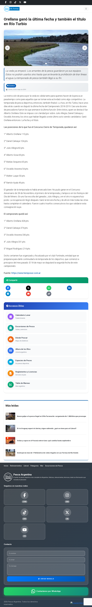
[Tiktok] (15, 2)
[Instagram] (10, 2)
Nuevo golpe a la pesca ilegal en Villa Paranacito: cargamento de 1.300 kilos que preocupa (51, 416)
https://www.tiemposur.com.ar (26, 273)
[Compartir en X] (28, 288)
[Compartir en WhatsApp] (48, 288)
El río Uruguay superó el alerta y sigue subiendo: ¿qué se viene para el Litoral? (46, 428)
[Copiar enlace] (48, 293)
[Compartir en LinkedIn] (69, 288)
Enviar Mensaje (47, 579)
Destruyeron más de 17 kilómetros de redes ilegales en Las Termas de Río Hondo (47, 453)
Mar (41, 466)
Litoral (26, 466)
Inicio (6, 466)
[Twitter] (20, 2)
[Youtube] (25, 2)
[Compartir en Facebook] (8, 288)
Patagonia (34, 466)
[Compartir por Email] (28, 293)
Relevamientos (16, 466)
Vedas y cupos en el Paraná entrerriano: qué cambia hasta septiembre (44, 441)
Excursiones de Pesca (54, 466)
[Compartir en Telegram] (8, 293)
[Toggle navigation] (86, 8)
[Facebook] (6, 2)
